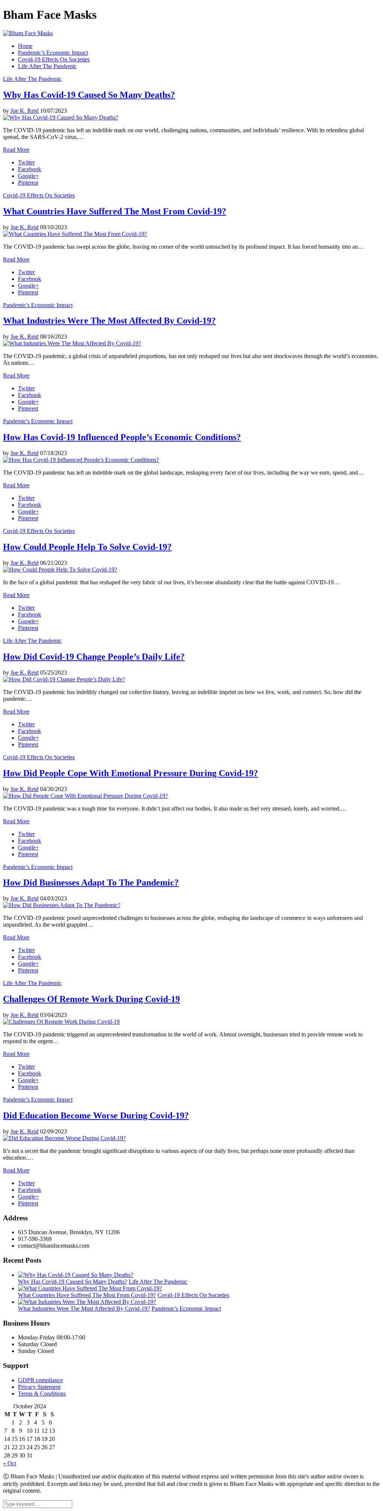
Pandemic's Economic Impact (38, 305)
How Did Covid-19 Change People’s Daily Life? (94, 656)
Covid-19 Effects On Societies (54, 59)
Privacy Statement (39, 1387)
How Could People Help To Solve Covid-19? (87, 547)
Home (25, 46)
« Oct (9, 1463)
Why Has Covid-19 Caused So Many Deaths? (89, 95)
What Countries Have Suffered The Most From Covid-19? (114, 211)
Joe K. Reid (24, 111)
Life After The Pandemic (47, 66)
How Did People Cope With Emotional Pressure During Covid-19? (130, 773)
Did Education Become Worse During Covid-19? (96, 1115)
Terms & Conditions (42, 1393)
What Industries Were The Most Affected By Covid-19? (109, 320)
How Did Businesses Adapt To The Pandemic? (91, 882)
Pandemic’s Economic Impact (53, 52)
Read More (16, 149)
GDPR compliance (40, 1380)
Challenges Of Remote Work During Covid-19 (91, 999)
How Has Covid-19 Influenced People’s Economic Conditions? (122, 437)
